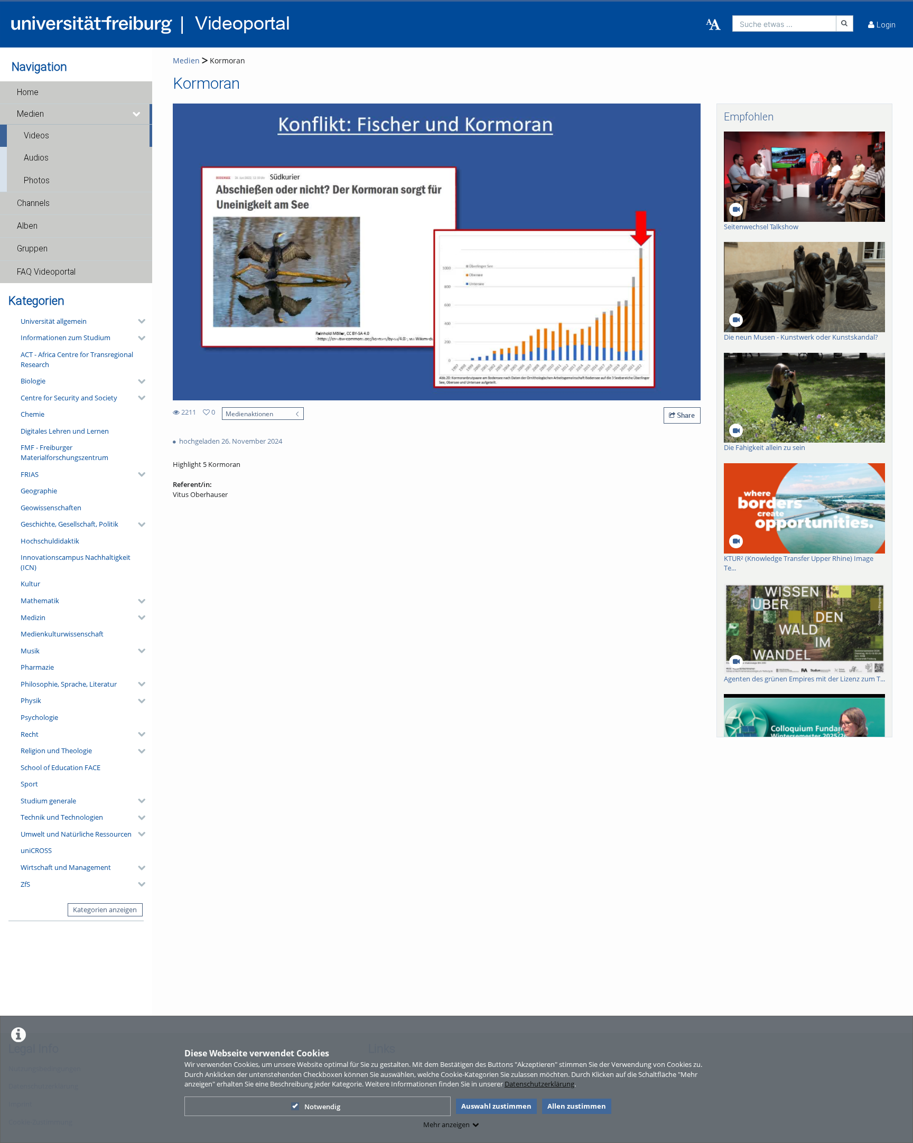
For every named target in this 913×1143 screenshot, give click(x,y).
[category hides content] (138, 321)
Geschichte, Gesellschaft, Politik (69, 524)
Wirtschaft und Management (66, 867)
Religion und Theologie (56, 750)
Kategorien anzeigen (105, 909)
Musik (30, 650)
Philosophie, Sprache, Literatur (69, 684)
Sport (29, 784)
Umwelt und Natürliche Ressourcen (76, 834)
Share (685, 415)
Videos (36, 135)
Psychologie (39, 717)
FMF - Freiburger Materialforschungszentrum (64, 452)
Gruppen (32, 249)
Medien (30, 114)
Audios (36, 158)
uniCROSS (36, 850)
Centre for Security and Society (69, 397)
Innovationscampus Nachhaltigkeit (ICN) (76, 562)
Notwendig (322, 1106)
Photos (37, 180)
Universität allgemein (54, 321)
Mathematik (40, 600)
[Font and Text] (713, 24)
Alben (27, 226)
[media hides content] (137, 114)
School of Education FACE (60, 767)
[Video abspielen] (437, 252)
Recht (30, 734)
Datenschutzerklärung (539, 1084)
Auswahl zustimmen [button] (496, 1106)
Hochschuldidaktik (50, 541)
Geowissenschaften (51, 507)
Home (28, 92)
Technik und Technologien (62, 817)
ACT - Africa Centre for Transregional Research (77, 359)
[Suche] (845, 23)
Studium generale (48, 800)
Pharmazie (37, 667)
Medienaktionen (249, 413)
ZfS (25, 884)
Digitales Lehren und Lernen (65, 431)
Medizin (33, 617)
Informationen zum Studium (65, 337)
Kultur (30, 583)
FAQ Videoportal (46, 272)
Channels (33, 203)
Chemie (32, 414)
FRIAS (30, 474)
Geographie (39, 490)
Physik (31, 700)
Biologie (33, 381)
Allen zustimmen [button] (576, 1106)
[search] (784, 23)
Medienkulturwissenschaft (62, 634)
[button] (76, 92)
